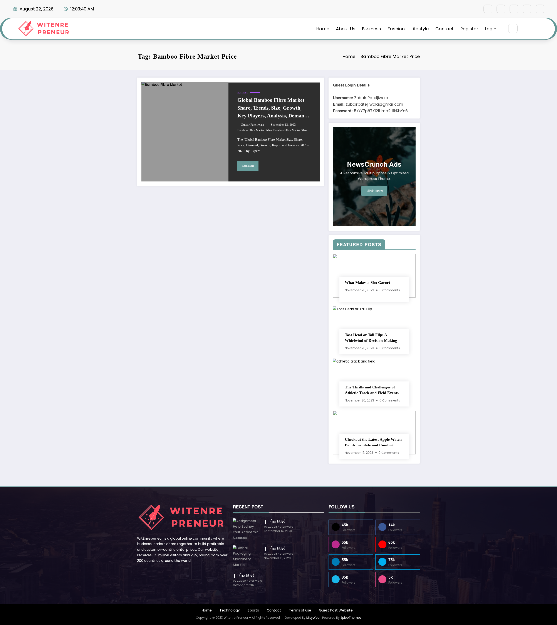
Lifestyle (420, 29)
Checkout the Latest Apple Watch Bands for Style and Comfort (373, 442)
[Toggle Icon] (536, 28)
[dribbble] (514, 9)
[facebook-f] (487, 9)
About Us (345, 29)
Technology (230, 610)
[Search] (513, 28)
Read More (248, 165)
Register (469, 29)
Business (371, 29)
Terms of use (300, 610)
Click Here (374, 190)
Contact (444, 29)
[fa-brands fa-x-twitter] (501, 9)
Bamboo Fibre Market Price (254, 130)
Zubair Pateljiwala (252, 124)
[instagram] (527, 9)
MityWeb (313, 617)
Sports (253, 610)
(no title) (277, 521)
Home (322, 29)
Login (490, 29)
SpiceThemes (351, 617)
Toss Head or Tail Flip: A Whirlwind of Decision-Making (371, 338)
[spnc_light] (526, 29)
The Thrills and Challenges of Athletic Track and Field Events (372, 390)
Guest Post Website (336, 610)
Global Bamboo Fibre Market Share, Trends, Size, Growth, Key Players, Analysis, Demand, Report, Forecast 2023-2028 (272, 108)
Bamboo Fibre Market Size (290, 130)
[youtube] (540, 9)
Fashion (396, 29)
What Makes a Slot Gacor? (368, 282)
